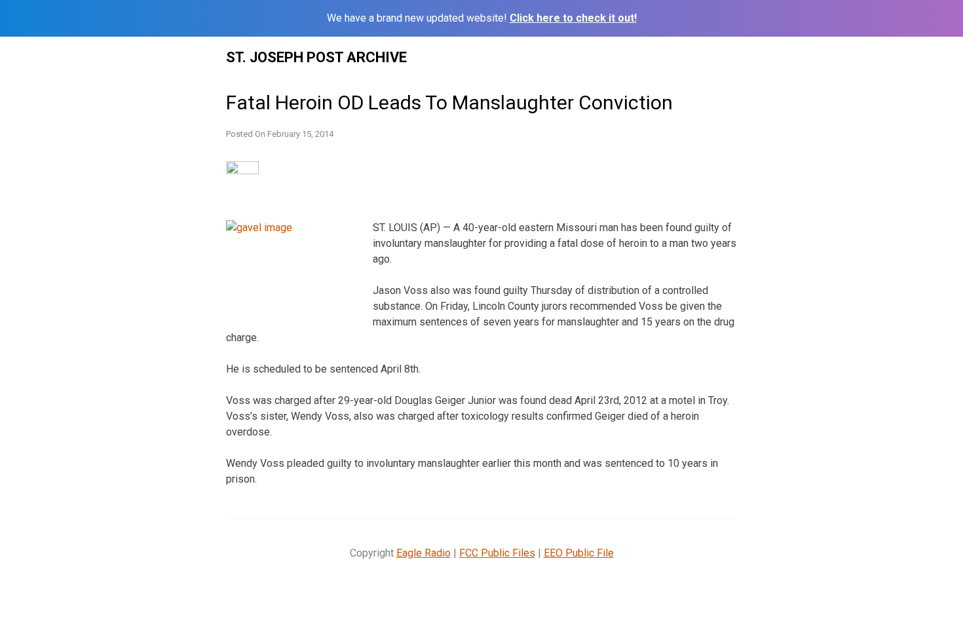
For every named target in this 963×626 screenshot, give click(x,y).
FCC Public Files (497, 553)
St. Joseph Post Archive (316, 57)
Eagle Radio (423, 553)
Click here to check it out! (573, 18)
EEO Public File (579, 553)
